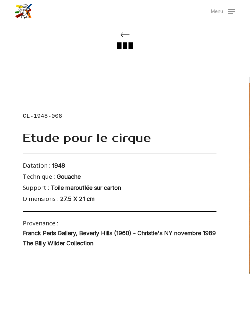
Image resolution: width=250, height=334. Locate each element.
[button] (223, 10)
